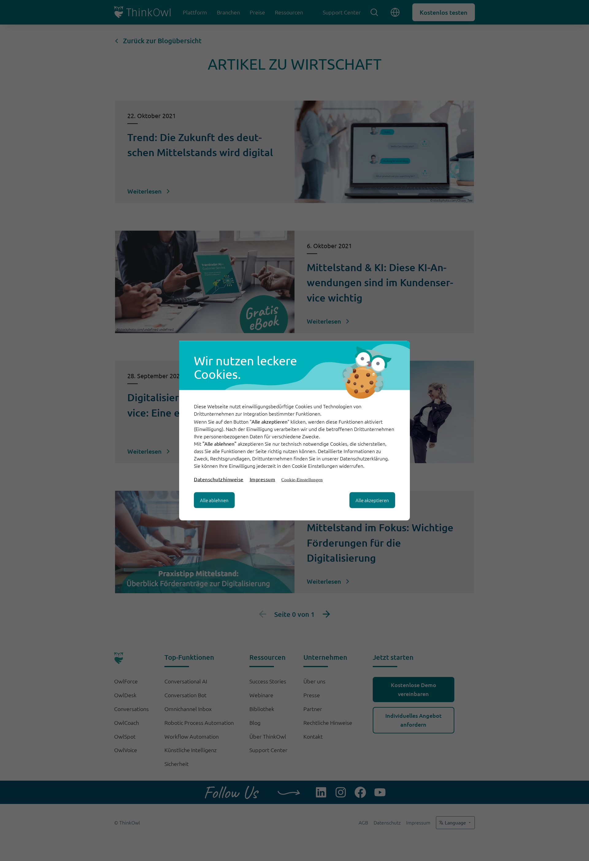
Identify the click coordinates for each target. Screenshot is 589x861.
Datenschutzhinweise (219, 479)
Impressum (262, 479)
